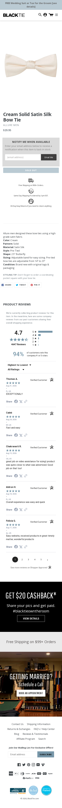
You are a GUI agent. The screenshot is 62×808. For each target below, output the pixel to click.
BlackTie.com (33, 798)
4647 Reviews (21, 344)
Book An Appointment (31, 693)
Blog (16, 734)
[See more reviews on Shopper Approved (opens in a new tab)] (25, 401)
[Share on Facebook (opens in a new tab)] (16, 401)
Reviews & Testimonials (35, 734)
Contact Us (18, 724)
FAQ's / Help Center (44, 729)
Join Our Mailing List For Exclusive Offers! (31, 747)
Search (42, 738)
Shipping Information (38, 724)
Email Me (48, 157)
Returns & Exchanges (18, 729)
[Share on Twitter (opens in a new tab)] (21, 401)
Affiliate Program (25, 738)
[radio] (44, 332)
